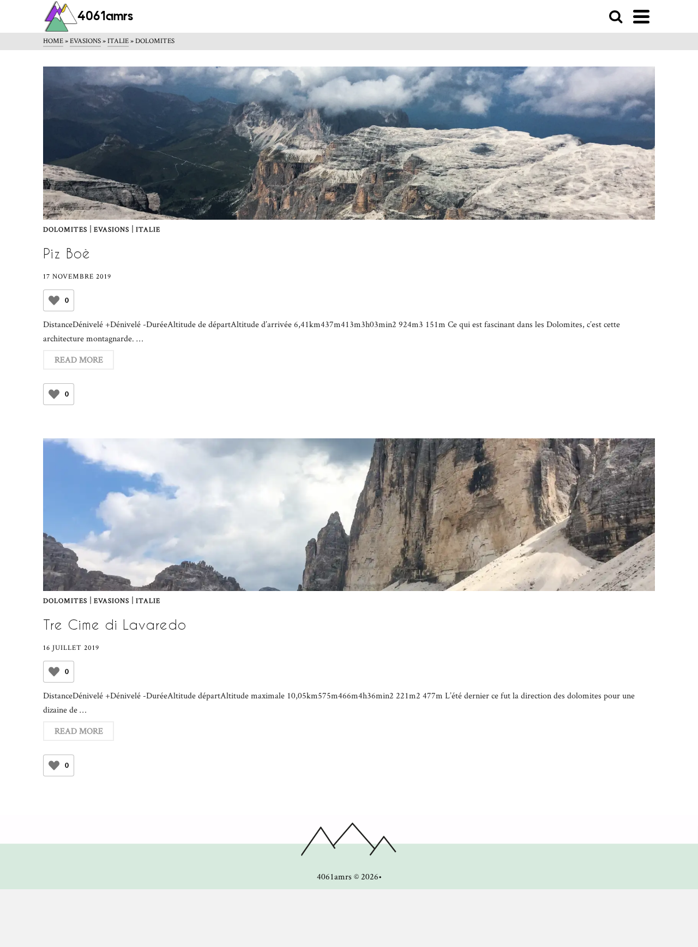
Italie (148, 229)
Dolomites (65, 229)
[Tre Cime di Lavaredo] (349, 515)
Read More (79, 359)
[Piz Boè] (349, 143)
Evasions (111, 229)
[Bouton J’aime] (54, 300)
